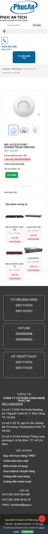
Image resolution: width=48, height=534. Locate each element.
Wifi (19, 169)
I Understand (27, 532)
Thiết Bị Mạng (17, 69)
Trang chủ (6, 69)
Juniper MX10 (33, 258)
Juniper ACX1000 (33, 227)
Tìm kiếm (37, 25)
